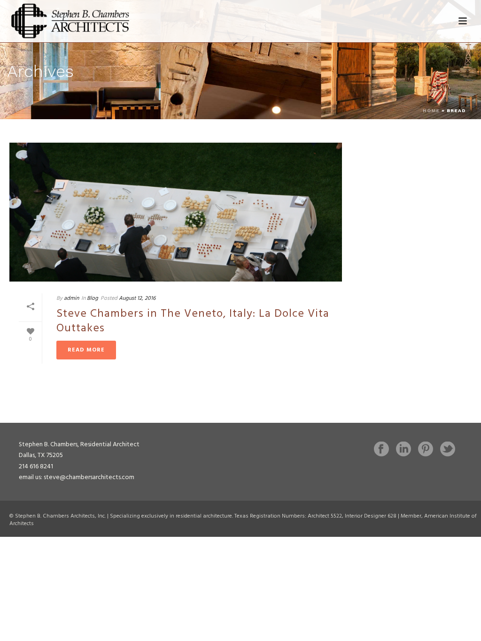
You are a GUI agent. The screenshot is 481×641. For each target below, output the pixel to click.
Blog (92, 298)
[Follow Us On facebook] (381, 450)
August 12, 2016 (137, 298)
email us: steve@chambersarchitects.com (76, 477)
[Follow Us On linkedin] (403, 450)
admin (71, 298)
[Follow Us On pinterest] (425, 450)
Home (431, 110)
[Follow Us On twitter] (447, 450)
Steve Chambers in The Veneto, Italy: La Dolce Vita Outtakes (192, 321)
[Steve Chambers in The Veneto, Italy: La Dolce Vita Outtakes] (175, 212)
